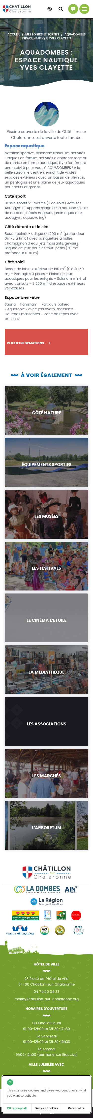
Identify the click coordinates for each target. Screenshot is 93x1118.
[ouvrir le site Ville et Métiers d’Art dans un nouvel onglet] (20, 930)
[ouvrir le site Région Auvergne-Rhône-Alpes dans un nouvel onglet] (47, 901)
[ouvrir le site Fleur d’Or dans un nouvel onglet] (60, 930)
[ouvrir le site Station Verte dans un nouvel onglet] (61, 915)
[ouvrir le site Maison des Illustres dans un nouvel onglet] (76, 915)
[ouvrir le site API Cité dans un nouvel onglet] (44, 930)
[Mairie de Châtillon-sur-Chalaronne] (16, 8)
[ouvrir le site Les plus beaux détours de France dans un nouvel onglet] (47, 915)
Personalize (76, 1108)
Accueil (13, 34)
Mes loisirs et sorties (42, 34)
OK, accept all (17, 1108)
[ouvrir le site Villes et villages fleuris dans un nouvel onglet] (25, 915)
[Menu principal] (84, 9)
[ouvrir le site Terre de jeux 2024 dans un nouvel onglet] (78, 930)
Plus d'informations (26, 343)
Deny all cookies (46, 1108)
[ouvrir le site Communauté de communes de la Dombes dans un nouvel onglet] (37, 889)
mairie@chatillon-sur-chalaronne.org (46, 999)
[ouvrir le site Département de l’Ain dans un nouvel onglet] (72, 889)
